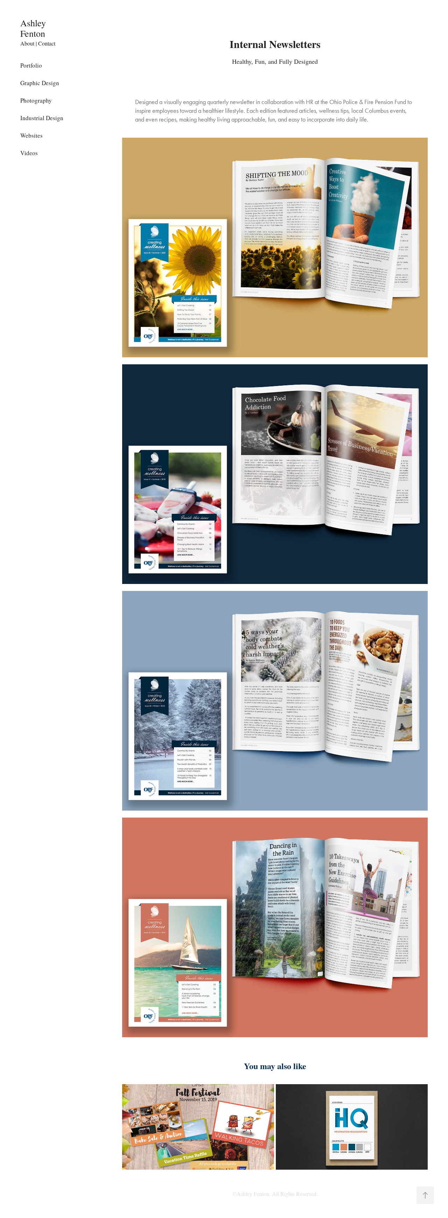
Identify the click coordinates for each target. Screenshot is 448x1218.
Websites (31, 135)
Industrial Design (41, 118)
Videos (29, 153)
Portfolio (31, 65)
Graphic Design (39, 83)
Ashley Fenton (34, 28)
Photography (36, 100)
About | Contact (37, 43)
